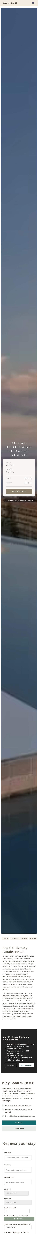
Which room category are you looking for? (17, 1224)
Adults (8, 478)
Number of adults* (10, 1208)
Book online (19, 1219)
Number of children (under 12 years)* (16, 1216)
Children (9, 482)
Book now (10, 1065)
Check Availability (19, 491)
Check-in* (7, 1189)
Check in (8, 462)
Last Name (7, 1165)
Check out (9, 469)
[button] (33, 3)
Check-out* (7, 1198)
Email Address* (9, 1177)
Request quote (26, 1065)
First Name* (8, 1152)
